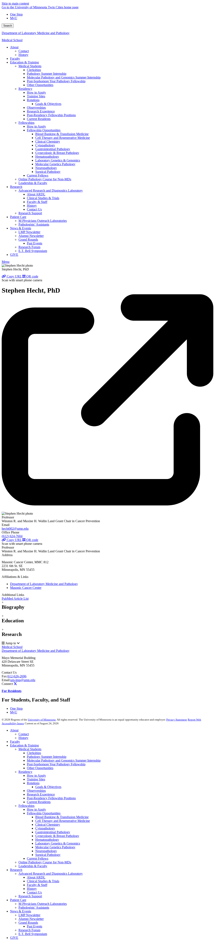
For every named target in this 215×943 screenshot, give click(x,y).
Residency (25, 772)
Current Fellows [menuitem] (37, 175)
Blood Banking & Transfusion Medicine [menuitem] (62, 134)
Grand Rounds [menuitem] (28, 239)
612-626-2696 (17, 676)
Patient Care (18, 900)
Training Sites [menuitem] (36, 96)
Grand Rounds (28, 922)
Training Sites (36, 779)
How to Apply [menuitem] (36, 92)
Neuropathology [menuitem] (46, 168)
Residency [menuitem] (25, 88)
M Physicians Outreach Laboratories (42, 904)
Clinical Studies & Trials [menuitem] (43, 198)
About (14, 730)
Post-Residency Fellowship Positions (51, 798)
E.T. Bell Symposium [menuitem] (32, 251)
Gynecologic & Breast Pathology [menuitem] (57, 153)
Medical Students (29, 749)
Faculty (15, 741)
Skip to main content (15, 3)
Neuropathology (46, 851)
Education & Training (24, 745)
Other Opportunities (40, 768)
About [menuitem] (14, 47)
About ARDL (36, 877)
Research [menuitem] (16, 187)
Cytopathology (45, 828)
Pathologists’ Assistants (33, 907)
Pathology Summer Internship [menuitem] (46, 73)
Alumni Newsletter (31, 919)
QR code (31, 276)
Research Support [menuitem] (30, 213)
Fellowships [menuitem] (26, 122)
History (23, 738)
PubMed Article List (15, 598)
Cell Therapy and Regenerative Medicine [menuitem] (62, 138)
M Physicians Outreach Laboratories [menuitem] (42, 220)
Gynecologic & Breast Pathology (57, 836)
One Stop (16, 14)
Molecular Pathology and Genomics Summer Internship (64, 760)
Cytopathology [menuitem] (45, 145)
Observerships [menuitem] (36, 107)
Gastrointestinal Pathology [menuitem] (52, 149)
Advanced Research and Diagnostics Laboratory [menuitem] (50, 190)
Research (16, 870)
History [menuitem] (23, 55)
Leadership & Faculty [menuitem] (32, 183)
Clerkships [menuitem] (34, 70)
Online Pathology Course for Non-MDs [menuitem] (44, 179)
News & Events (20, 911)
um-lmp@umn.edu (22, 680)
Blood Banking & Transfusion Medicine (62, 817)
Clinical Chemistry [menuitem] (47, 141)
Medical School (12, 40)
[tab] (107, 605)
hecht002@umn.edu (15, 528)
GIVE (14, 937)
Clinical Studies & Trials (43, 881)
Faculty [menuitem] (15, 58)
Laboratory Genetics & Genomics (57, 843)
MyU (13, 18)
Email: (6, 680)
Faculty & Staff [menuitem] (37, 202)
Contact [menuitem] (23, 51)
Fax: (5, 676)
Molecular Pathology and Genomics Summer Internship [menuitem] (64, 77)
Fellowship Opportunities (43, 813)
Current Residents (39, 802)
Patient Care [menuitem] (18, 217)
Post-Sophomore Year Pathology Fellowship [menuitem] (56, 81)
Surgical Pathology (47, 854)
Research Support (30, 896)
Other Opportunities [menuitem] (40, 85)
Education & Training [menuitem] (24, 62)
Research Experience (41, 794)
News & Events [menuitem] (20, 228)
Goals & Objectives (48, 787)
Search (7, 25)
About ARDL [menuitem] (36, 194)
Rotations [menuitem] (33, 100)
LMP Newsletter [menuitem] (29, 232)
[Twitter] (15, 684)
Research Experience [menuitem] (41, 111)
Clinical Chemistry (47, 824)
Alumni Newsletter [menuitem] (31, 236)
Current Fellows (37, 858)
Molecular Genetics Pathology (55, 847)
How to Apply (36, 775)
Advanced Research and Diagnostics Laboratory (50, 873)
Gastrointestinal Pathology (52, 832)
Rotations (33, 783)
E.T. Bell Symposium (32, 934)
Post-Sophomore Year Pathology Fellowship (56, 764)
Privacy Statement (176, 719)
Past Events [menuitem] (34, 243)
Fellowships (26, 805)
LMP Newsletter (29, 915)
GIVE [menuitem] (14, 254)
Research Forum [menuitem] (29, 247)
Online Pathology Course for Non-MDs (44, 862)
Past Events (34, 926)
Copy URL (14, 276)
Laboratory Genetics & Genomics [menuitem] (57, 160)
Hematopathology (47, 839)
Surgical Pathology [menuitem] (47, 171)
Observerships (36, 790)
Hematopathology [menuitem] (47, 156)
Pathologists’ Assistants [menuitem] (33, 224)
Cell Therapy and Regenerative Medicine (62, 821)
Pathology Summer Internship (46, 756)
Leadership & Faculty (32, 866)
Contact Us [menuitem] (34, 209)
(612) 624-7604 (12, 536)
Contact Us (9, 672)
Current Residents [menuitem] (39, 119)
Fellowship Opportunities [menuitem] (43, 130)
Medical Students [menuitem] (29, 66)
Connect (7, 684)
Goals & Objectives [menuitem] (48, 104)
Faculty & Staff (37, 885)
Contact (23, 734)
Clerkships (34, 753)
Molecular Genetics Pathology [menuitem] (55, 164)
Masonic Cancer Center (25, 587)
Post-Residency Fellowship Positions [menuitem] (51, 115)
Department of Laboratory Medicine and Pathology (35, 33)
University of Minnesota (42, 719)
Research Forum (29, 930)
